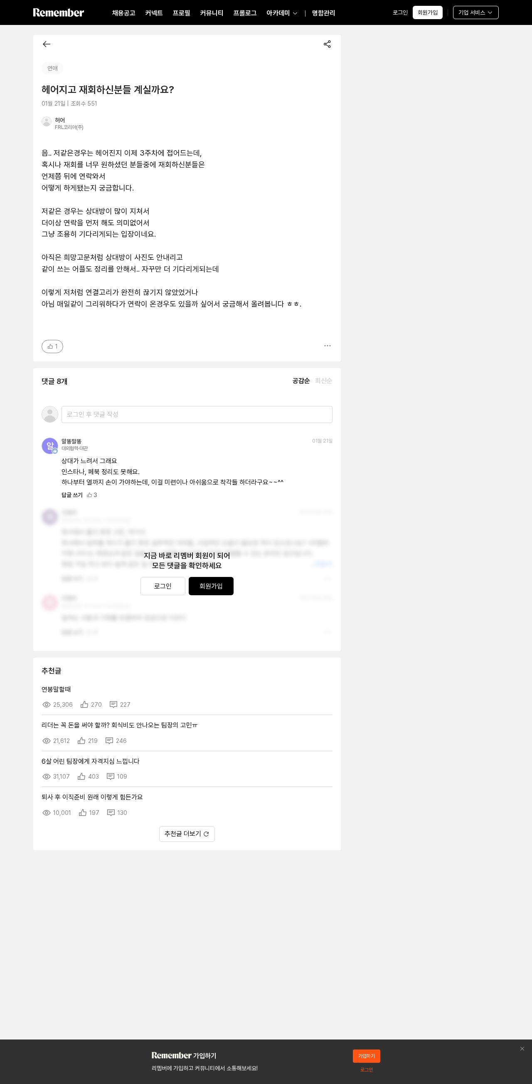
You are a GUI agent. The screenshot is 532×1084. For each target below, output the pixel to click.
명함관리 (323, 13)
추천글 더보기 (183, 834)
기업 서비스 (471, 12)
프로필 (181, 13)
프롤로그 (245, 13)
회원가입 (428, 12)
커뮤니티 (212, 13)
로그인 (400, 12)
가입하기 (366, 1056)
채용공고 (123, 13)
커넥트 (154, 13)
